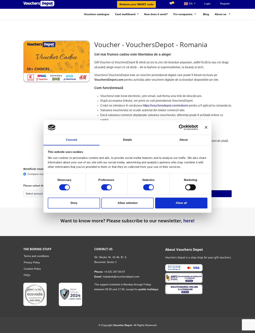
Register (225, 3)
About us (220, 14)
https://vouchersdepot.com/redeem (166, 105)
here (188, 221)
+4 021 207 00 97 (114, 271)
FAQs (27, 275)
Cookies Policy (32, 268)
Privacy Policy (32, 262)
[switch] (106, 187)
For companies (182, 14)
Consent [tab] (71, 139)
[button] (195, 14)
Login (207, 3)
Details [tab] (127, 139)
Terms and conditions (36, 256)
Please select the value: (38, 185)
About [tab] (183, 139)
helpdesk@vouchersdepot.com (121, 276)
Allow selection (128, 202)
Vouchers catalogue (96, 14)
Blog (206, 14)
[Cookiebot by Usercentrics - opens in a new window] (181, 127)
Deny (74, 202)
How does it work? (156, 14)
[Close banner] (206, 127)
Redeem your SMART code (136, 4)
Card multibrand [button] (125, 14)
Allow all (181, 202)
